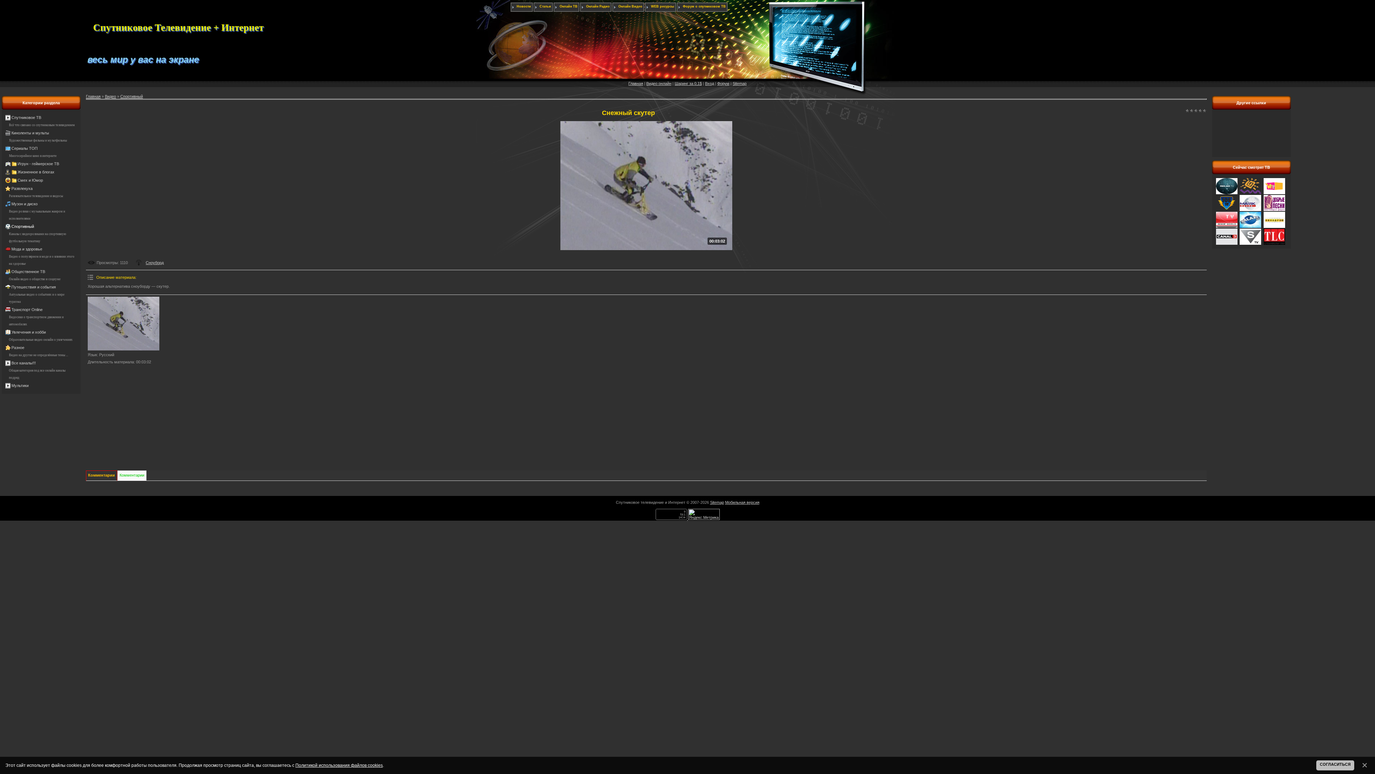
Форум (723, 83)
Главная (635, 83)
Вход (709, 83)
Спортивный (22, 226)
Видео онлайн (658, 83)
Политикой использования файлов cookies (339, 765)
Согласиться (1335, 764)
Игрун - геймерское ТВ (38, 164)
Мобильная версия (742, 502)
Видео (110, 96)
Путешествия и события (33, 287)
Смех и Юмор (30, 180)
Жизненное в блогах (36, 172)
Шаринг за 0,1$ (688, 83)
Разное (17, 347)
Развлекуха (22, 188)
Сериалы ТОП (24, 148)
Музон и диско (24, 204)
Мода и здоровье (26, 249)
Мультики (20, 385)
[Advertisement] (1251, 137)
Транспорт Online (27, 309)
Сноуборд (155, 263)
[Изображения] (123, 323)
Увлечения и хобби (28, 332)
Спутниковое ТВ (26, 117)
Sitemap (740, 83)
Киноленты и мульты (30, 133)
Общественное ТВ (28, 271)
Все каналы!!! (23, 363)
